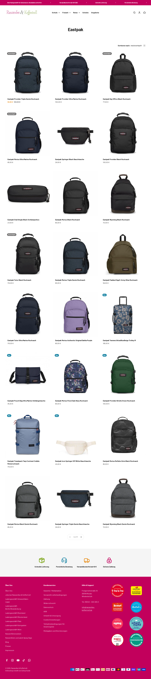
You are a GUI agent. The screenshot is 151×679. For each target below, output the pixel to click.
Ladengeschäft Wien (13, 629)
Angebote (95, 13)
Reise (75, 13)
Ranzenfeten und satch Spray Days (18, 638)
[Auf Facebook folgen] (6, 660)
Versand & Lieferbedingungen (55, 595)
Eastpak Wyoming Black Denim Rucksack (119, 524)
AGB (45, 611)
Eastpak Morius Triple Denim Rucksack (70, 280)
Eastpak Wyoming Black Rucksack (116, 220)
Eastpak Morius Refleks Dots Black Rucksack (120, 461)
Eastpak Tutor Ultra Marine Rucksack (22, 340)
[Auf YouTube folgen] (18, 660)
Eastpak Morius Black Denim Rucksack (23, 524)
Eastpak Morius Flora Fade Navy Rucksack (71, 401)
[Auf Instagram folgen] (12, 660)
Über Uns (8, 591)
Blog (7, 642)
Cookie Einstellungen (52, 620)
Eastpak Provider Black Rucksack (116, 159)
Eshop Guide (26, 671)
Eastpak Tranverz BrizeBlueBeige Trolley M (119, 340)
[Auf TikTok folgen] (23, 660)
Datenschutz (48, 607)
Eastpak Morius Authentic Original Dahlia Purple (73, 340)
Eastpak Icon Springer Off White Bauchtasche (73, 461)
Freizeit (65, 13)
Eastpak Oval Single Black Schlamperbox (23, 220)
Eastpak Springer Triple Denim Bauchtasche (72, 524)
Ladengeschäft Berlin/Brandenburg (13, 607)
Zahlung (47, 599)
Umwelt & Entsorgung (52, 616)
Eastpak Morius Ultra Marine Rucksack (22, 159)
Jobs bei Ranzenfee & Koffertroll (18, 595)
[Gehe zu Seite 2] (81, 537)
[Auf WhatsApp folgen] (29, 660)
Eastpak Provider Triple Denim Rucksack (23, 99)
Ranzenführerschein (13, 634)
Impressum (9, 650)
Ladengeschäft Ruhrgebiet (15, 625)
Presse (8, 646)
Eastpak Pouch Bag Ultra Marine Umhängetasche (26, 401)
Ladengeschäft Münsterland (16, 617)
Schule (54, 13)
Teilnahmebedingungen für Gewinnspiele (54, 625)
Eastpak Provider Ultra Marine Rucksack (70, 99)
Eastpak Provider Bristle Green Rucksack (119, 401)
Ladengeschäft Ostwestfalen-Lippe (17, 600)
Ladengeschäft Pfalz (13, 621)
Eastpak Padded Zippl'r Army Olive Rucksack (120, 280)
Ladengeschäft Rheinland (15, 613)
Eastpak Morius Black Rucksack (67, 220)
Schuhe (85, 13)
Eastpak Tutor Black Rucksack (19, 280)
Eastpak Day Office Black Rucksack (117, 99)
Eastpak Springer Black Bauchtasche (69, 159)
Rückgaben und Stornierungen (55, 631)
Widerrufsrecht (50, 603)
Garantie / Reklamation (52, 591)
